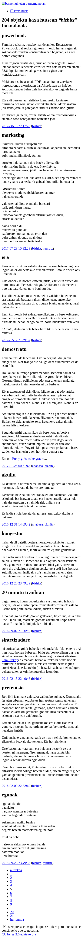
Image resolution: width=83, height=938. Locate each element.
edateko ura (28, 934)
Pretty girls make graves (28, 458)
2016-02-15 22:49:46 (16, 678)
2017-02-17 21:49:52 (16, 340)
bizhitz (36, 126)
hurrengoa (17, 919)
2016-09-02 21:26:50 (16, 631)
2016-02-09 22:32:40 (16, 786)
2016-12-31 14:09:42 (16, 524)
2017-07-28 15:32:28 (16, 248)
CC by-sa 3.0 (11, 934)
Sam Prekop (10, 660)
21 (12, 916)
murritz (47, 863)
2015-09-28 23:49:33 (16, 863)
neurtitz (48, 248)
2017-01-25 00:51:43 (16, 466)
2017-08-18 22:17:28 (16, 126)
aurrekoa (16, 870)
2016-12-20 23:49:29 (16, 583)
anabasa (37, 466)
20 (12, 912)
